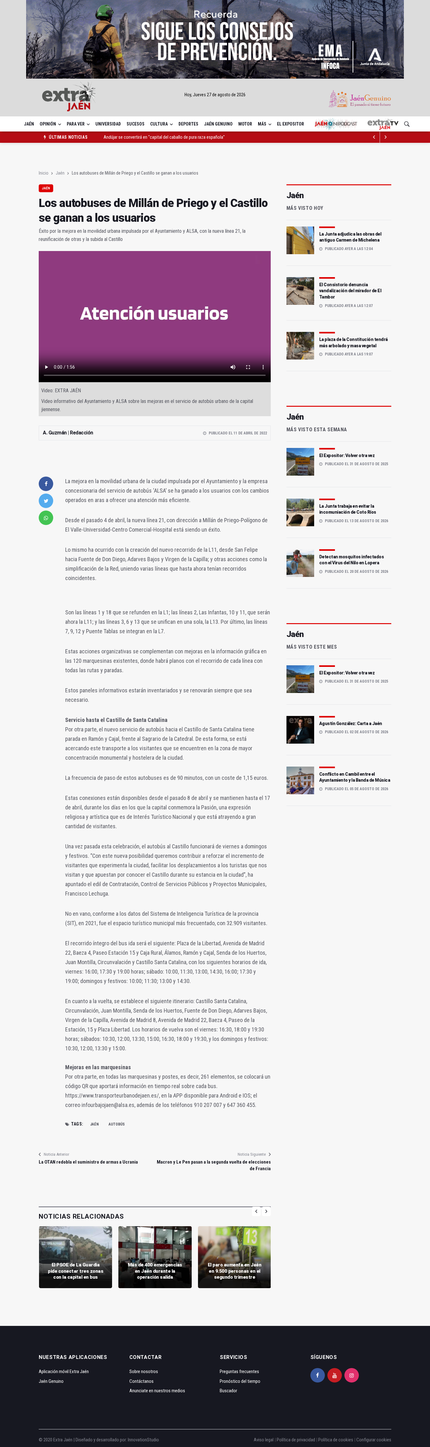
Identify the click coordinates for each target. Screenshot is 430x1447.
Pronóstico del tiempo (240, 1381)
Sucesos (135, 123)
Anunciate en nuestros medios (157, 1391)
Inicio (43, 173)
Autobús (117, 1124)
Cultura (159, 123)
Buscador (228, 1391)
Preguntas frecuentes (239, 1371)
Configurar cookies (373, 1440)
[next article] (374, 137)
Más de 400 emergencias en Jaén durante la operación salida (155, 1271)
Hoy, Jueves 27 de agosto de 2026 (215, 94)
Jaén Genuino (218, 123)
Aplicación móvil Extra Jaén (64, 1371)
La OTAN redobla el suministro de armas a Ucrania (88, 1162)
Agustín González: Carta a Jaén (350, 723)
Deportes (188, 123)
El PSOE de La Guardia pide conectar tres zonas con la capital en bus (75, 1271)
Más (262, 123)
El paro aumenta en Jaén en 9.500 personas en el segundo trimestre (235, 1271)
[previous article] (385, 137)
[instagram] (351, 1375)
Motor (245, 123)
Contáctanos (141, 1381)
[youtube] (334, 1375)
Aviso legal (264, 1440)
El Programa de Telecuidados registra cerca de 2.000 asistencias (161, 138)
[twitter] (46, 501)
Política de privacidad (296, 1440)
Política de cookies (335, 1440)
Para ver (76, 123)
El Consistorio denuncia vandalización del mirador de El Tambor (350, 290)
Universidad (108, 123)
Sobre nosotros (143, 1371)
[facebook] (46, 484)
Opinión (48, 123)
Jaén (29, 123)
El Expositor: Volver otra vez (347, 455)
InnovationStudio (143, 1440)
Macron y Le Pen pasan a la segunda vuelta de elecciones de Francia (213, 1165)
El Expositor (290, 123)
